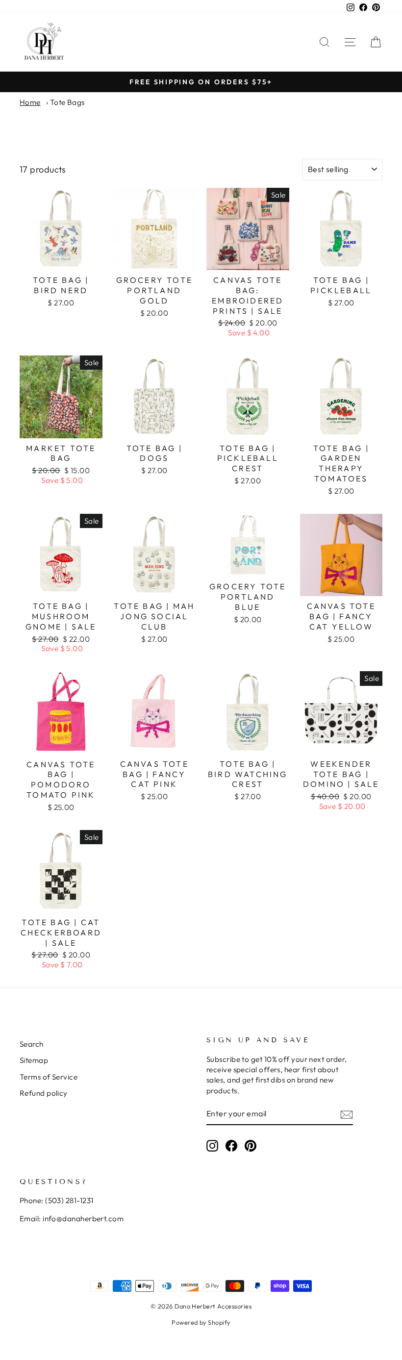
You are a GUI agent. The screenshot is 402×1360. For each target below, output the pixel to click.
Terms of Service (48, 1077)
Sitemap (34, 1060)
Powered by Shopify (201, 1322)
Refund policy (44, 1093)
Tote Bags (67, 102)
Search (32, 1044)
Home (30, 102)
